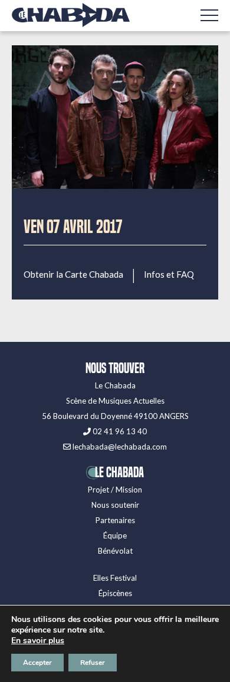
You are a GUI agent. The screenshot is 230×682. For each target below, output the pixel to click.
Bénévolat (115, 550)
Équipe (115, 535)
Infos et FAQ (169, 274)
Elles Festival (115, 578)
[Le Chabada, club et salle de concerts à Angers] (71, 15)
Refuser (92, 662)
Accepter (37, 662)
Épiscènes (115, 593)
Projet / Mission (115, 489)
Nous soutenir (115, 505)
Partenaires (115, 520)
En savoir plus (37, 641)
